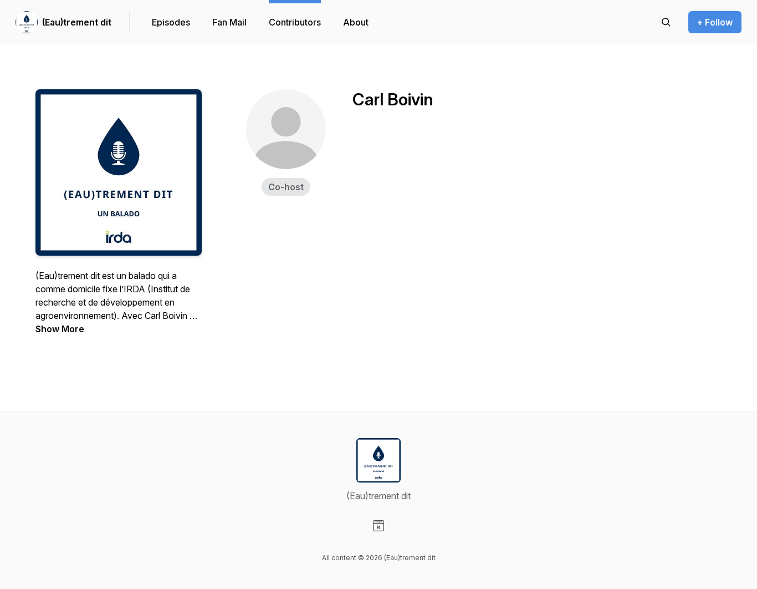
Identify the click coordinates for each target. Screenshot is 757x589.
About (356, 22)
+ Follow (715, 22)
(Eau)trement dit (76, 22)
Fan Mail (229, 22)
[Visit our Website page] (378, 525)
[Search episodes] (666, 22)
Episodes (171, 22)
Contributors (295, 22)
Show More (59, 328)
